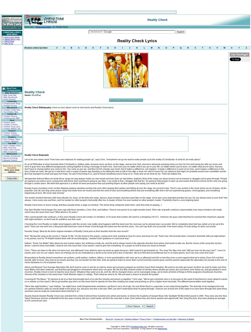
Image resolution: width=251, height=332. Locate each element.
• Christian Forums (9, 106)
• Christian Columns (10, 124)
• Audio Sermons (9, 99)
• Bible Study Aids (9, 95)
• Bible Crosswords (9, 152)
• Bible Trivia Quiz (9, 148)
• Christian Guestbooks (11, 156)
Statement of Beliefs (186, 319)
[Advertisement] (115, 12)
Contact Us (118, 319)
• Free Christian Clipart (11, 139)
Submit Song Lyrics (12, 39)
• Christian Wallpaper (10, 141)
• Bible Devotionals (9, 97)
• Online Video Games (11, 150)
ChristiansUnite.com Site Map (165, 319)
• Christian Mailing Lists (11, 129)
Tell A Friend (9, 41)
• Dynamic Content (9, 160)
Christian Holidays (132, 319)
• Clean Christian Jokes (11, 146)
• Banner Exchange (10, 158)
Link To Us (8, 43)
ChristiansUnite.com (138, 327)
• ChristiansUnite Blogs (11, 103)
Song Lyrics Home (12, 37)
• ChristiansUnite (11, 118)
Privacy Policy (145, 319)
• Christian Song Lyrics (11, 127)
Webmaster (162, 329)
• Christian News (8, 122)
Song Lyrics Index (43, 27)
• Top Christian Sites (10, 112)
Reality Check (55, 130)
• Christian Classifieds (10, 135)
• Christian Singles (9, 133)
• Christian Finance (9, 116)
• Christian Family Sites (11, 110)
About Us (109, 319)
